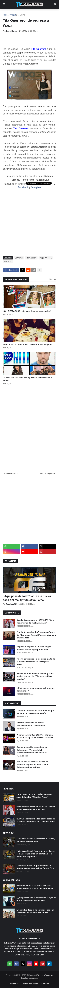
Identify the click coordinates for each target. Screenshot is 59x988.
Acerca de (14, 984)
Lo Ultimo (21, 15)
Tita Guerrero (31, 258)
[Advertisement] (31, 39)
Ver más (52, 279)
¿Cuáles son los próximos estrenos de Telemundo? (36, 689)
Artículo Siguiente (47, 473)
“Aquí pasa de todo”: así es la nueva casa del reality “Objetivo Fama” (27, 598)
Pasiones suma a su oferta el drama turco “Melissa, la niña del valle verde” (35, 886)
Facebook (23, 187)
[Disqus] (29, 427)
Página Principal (9, 15)
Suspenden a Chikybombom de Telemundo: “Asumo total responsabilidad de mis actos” (32, 750)
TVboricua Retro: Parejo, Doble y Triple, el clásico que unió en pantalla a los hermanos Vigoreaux (35, 854)
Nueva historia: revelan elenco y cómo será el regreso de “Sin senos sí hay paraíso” (35, 676)
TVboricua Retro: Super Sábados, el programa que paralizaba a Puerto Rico (35, 867)
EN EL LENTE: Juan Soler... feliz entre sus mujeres (27, 344)
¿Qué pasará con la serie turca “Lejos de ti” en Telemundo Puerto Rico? (36, 899)
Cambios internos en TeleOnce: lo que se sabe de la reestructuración (35, 711)
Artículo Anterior (11, 473)
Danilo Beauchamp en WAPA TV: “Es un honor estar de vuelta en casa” (36, 621)
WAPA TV (8, 262)
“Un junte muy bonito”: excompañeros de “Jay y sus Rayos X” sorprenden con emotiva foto (36, 635)
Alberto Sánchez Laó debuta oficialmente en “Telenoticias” (31, 724)
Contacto (45, 984)
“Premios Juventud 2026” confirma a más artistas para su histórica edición (35, 736)
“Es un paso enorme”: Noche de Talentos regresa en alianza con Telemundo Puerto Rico (32, 764)
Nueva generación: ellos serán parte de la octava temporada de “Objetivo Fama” (36, 662)
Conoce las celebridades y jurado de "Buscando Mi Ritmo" (28, 379)
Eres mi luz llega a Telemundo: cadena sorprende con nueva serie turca (35, 911)
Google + (36, 187)
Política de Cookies (30, 984)
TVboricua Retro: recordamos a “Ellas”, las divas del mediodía (35, 840)
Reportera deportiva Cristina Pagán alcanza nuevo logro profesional (34, 648)
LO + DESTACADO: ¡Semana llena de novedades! (27, 311)
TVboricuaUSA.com (35, 975)
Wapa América (46, 258)
